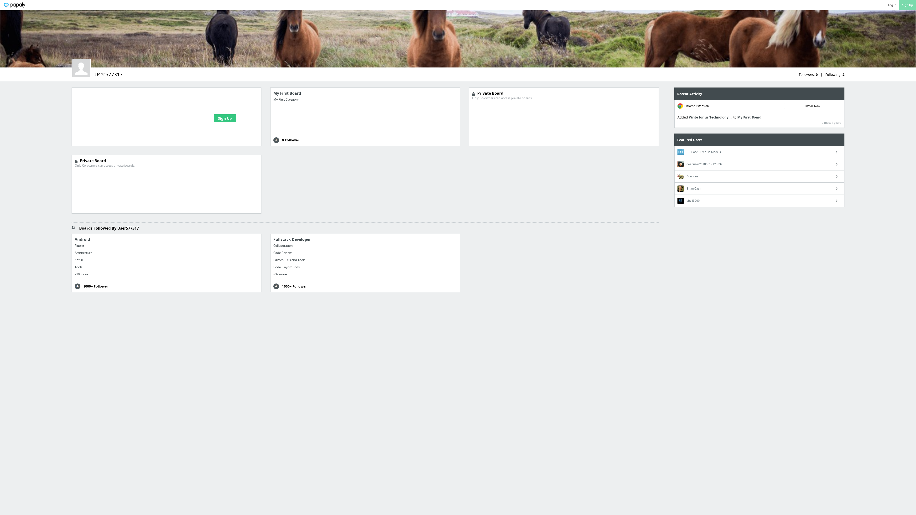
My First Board (749, 117)
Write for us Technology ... (711, 117)
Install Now (812, 106)
